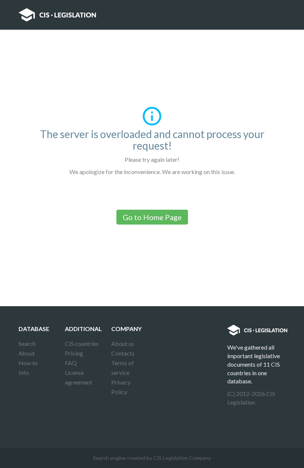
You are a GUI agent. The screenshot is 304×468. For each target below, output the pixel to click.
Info (24, 372)
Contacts (123, 353)
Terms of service (122, 367)
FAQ (71, 362)
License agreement (78, 377)
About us (122, 343)
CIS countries (82, 343)
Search (27, 343)
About (27, 353)
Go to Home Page (152, 217)
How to (28, 362)
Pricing (74, 353)
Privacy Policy (120, 387)
